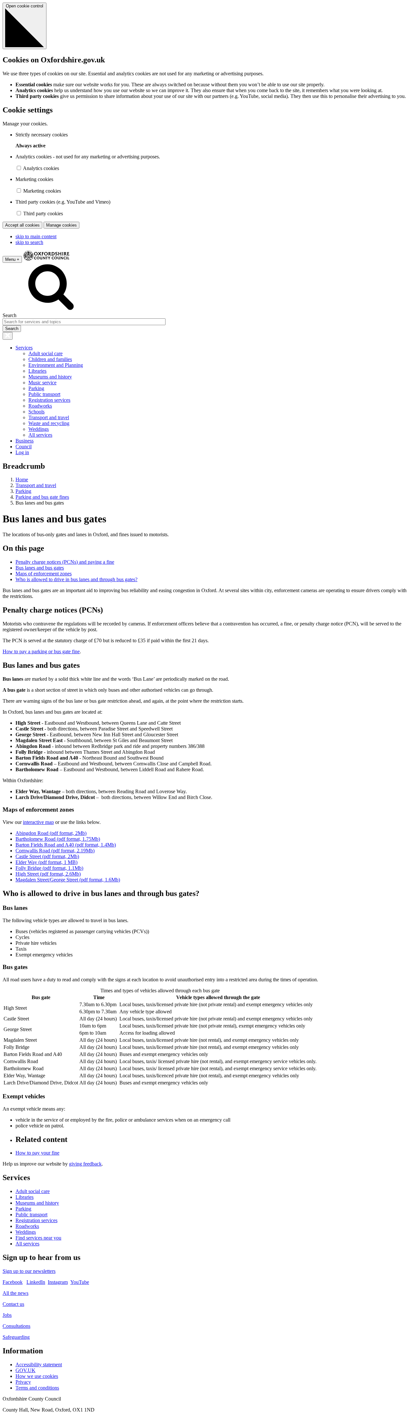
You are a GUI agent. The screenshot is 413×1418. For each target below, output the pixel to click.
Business (24, 440)
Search (9, 315)
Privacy (23, 1382)
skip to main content (35, 236)
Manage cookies (61, 225)
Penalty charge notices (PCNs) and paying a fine (64, 562)
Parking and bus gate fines (42, 497)
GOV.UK (25, 1370)
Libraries (37, 371)
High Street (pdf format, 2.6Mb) (48, 874)
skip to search (29, 242)
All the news (15, 1293)
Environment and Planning (55, 365)
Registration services (49, 400)
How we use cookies (36, 1376)
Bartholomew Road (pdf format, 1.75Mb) (57, 839)
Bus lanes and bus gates (39, 567)
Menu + (12, 259)
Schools (36, 411)
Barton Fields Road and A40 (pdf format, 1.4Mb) (65, 845)
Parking (36, 388)
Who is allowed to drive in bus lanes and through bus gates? (76, 579)
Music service (42, 382)
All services (40, 435)
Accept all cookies (22, 225)
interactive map (38, 822)
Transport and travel (48, 417)
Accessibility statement (38, 1364)
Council (23, 446)
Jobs (7, 1315)
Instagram (58, 1282)
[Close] (8, 336)
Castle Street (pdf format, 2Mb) (47, 856)
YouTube (79, 1282)
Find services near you (38, 1238)
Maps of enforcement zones (43, 573)
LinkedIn (35, 1282)
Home (21, 479)
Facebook (13, 1282)
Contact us (13, 1304)
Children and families (50, 359)
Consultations (16, 1326)
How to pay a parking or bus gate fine (41, 651)
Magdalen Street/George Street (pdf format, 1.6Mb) (67, 879)
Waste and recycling (48, 423)
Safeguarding (16, 1337)
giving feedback (85, 1164)
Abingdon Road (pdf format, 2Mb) (50, 833)
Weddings (38, 429)
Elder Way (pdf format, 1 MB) (46, 862)
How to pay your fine (37, 1153)
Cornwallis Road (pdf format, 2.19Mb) (55, 850)
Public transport (44, 394)
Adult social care (45, 353)
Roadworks (40, 406)
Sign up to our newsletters (29, 1271)
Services (24, 347)
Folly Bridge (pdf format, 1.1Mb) (49, 868)
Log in (22, 452)
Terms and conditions (37, 1388)
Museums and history (50, 376)
